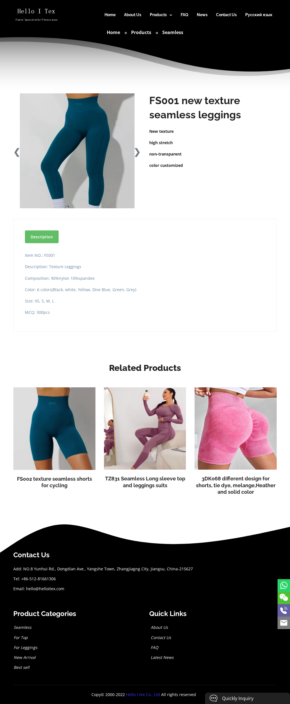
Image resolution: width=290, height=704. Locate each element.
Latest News (162, 657)
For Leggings (25, 647)
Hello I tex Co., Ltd (143, 694)
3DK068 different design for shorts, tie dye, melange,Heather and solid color (236, 485)
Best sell (21, 667)
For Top (21, 637)
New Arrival (25, 657)
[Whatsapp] (284, 585)
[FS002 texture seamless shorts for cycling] (54, 428)
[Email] (284, 623)
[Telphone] (284, 610)
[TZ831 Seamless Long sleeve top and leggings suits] (145, 428)
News (202, 14)
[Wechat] (284, 598)
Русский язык (258, 14)
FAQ (184, 14)
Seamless (172, 32)
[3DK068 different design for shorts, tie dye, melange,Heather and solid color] (236, 428)
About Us (132, 14)
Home (110, 14)
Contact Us (226, 14)
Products (158, 14)
